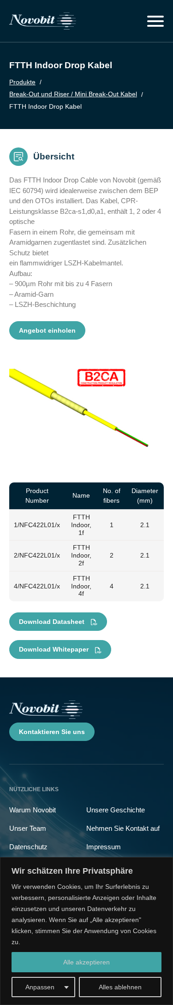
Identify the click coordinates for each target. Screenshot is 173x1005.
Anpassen (39, 987)
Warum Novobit (32, 810)
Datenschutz (28, 847)
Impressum (103, 847)
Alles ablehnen (120, 987)
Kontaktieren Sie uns (52, 731)
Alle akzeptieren (86, 962)
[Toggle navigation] (155, 21)
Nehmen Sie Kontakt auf (123, 828)
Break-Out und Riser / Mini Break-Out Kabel (73, 94)
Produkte (22, 82)
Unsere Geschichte (115, 810)
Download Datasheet (52, 621)
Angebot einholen (47, 330)
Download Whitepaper (54, 649)
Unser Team (27, 828)
